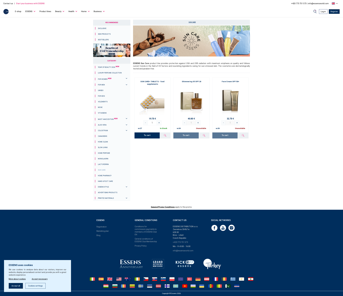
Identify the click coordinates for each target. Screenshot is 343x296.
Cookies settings (35, 286)
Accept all (16, 286)
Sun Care (102, 170)
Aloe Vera (102, 125)
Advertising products (107, 192)
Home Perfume (104, 153)
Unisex (100, 90)
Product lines (45, 11)
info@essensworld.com (318, 3)
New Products (104, 34)
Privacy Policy (141, 246)
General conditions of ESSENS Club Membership (146, 240)
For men (101, 85)
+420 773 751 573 (298, 3)
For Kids (101, 96)
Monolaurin (103, 159)
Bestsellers (103, 40)
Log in (323, 11)
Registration (101, 227)
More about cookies (17, 279)
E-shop (18, 11)
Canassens (102, 136)
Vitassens (102, 113)
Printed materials (106, 198)
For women (104, 79)
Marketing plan (102, 231)
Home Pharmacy (104, 176)
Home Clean (103, 142)
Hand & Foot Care (105, 181)
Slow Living (103, 147)
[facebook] (214, 227)
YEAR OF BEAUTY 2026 (108, 67)
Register (334, 11)
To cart (147, 135)
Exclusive (102, 28)
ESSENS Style (103, 187)
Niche (100, 107)
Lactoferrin (103, 164)
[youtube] (223, 227)
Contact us (8, 3)
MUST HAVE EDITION (108, 119)
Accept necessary (40, 279)
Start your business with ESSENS (30, 3)
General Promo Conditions (163, 207)
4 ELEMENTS (102, 102)
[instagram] (231, 227)
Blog (98, 235)
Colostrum (103, 130)
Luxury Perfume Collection (110, 73)
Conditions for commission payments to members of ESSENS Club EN (146, 230)
